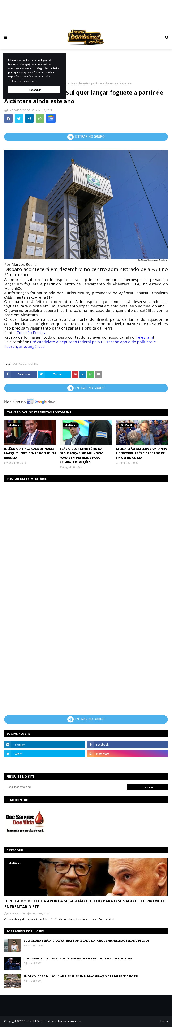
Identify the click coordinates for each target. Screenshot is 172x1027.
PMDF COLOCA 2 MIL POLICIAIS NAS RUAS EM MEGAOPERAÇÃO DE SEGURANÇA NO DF (80, 976)
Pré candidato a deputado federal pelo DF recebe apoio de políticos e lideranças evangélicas (80, 344)
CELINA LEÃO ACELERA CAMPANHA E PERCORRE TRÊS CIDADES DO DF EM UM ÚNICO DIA (141, 453)
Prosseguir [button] (34, 90)
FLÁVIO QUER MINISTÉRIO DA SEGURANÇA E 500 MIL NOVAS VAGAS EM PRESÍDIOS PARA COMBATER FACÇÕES (82, 455)
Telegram (144, 337)
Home (164, 1021)
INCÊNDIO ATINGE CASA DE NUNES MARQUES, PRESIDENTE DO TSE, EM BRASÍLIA (30, 453)
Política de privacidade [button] (22, 81)
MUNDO (33, 364)
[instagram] (127, 753)
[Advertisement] (86, 13)
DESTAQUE (19, 364)
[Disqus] (86, 538)
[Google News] (51, 118)
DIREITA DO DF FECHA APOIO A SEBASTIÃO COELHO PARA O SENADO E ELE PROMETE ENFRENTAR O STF (84, 903)
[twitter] (44, 753)
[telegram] (44, 744)
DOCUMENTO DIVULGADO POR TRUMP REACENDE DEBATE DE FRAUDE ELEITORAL (77, 958)
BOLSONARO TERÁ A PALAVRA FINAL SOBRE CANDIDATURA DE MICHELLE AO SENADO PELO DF (86, 940)
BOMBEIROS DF (21, 110)
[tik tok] (127, 763)
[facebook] (127, 744)
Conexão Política (31, 332)
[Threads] (44, 763)
